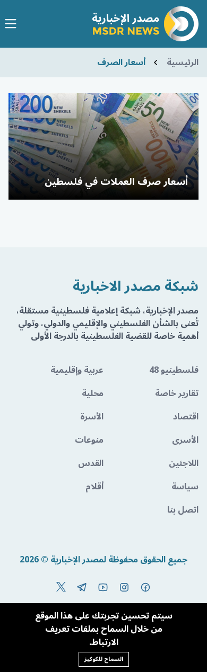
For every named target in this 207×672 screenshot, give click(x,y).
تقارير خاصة (177, 393)
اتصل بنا (183, 510)
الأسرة (92, 416)
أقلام (94, 486)
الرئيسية (183, 62)
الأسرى (185, 440)
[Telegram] (81, 587)
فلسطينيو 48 (174, 370)
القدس (91, 463)
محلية (93, 393)
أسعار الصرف (121, 62)
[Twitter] (61, 587)
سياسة (185, 486)
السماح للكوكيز (103, 659)
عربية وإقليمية (77, 370)
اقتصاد (186, 416)
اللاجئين (184, 463)
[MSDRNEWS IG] (124, 587)
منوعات (89, 440)
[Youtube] (103, 587)
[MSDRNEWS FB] (145, 587)
